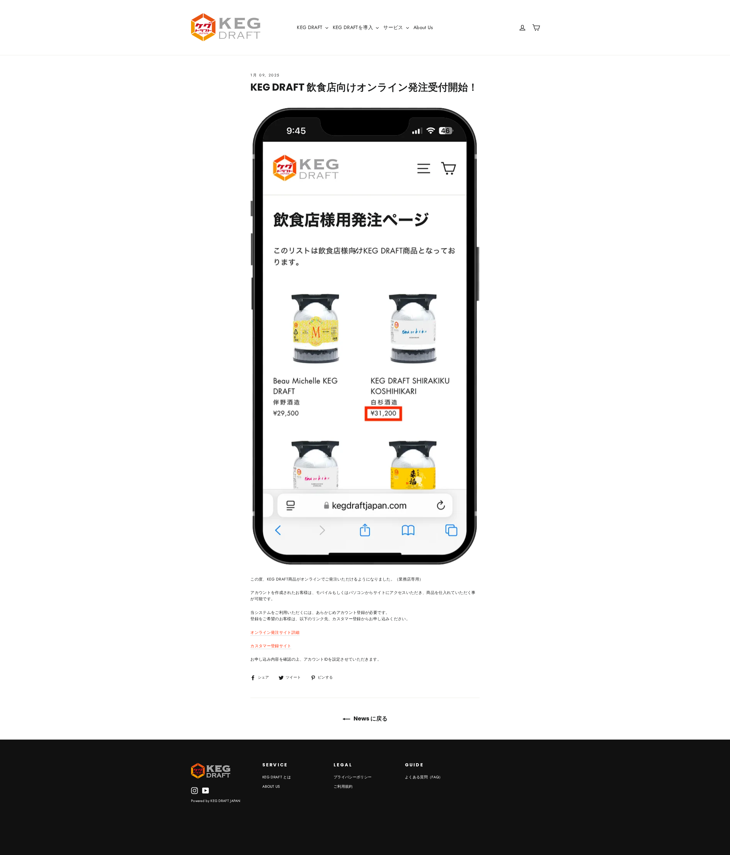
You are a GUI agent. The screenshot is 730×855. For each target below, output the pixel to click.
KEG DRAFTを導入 (354, 27)
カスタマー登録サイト (270, 646)
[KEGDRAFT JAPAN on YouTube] (205, 790)
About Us (423, 27)
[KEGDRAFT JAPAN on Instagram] (194, 790)
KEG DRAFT (310, 27)
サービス (394, 27)
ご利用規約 (343, 786)
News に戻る (370, 718)
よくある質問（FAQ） (424, 777)
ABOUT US (271, 786)
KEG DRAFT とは (276, 777)
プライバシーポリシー (353, 777)
